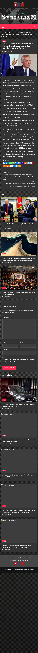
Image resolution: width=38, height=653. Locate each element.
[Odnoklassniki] (4, 166)
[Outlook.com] (13, 166)
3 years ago (6, 51)
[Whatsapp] (10, 163)
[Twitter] (28, 163)
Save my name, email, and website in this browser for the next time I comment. (19, 361)
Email (22, 342)
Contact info (28, 558)
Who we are (12, 560)
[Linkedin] (7, 163)
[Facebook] (4, 163)
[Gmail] (10, 166)
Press (4, 400)
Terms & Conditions (23, 560)
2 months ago (7, 228)
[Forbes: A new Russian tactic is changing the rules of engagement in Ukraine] (19, 425)
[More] (19, 166)
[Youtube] (31, 163)
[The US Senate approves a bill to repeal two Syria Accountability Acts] (19, 278)
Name (4, 342)
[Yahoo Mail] (22, 163)
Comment (6, 317)
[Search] (35, 26)
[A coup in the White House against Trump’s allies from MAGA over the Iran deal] (19, 209)
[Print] (7, 166)
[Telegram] (16, 166)
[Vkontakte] (16, 163)
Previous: (18, 175)
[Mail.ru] (19, 163)
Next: (20, 184)
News (4, 41)
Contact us (19, 558)
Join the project (9, 558)
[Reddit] (25, 163)
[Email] (13, 163)
